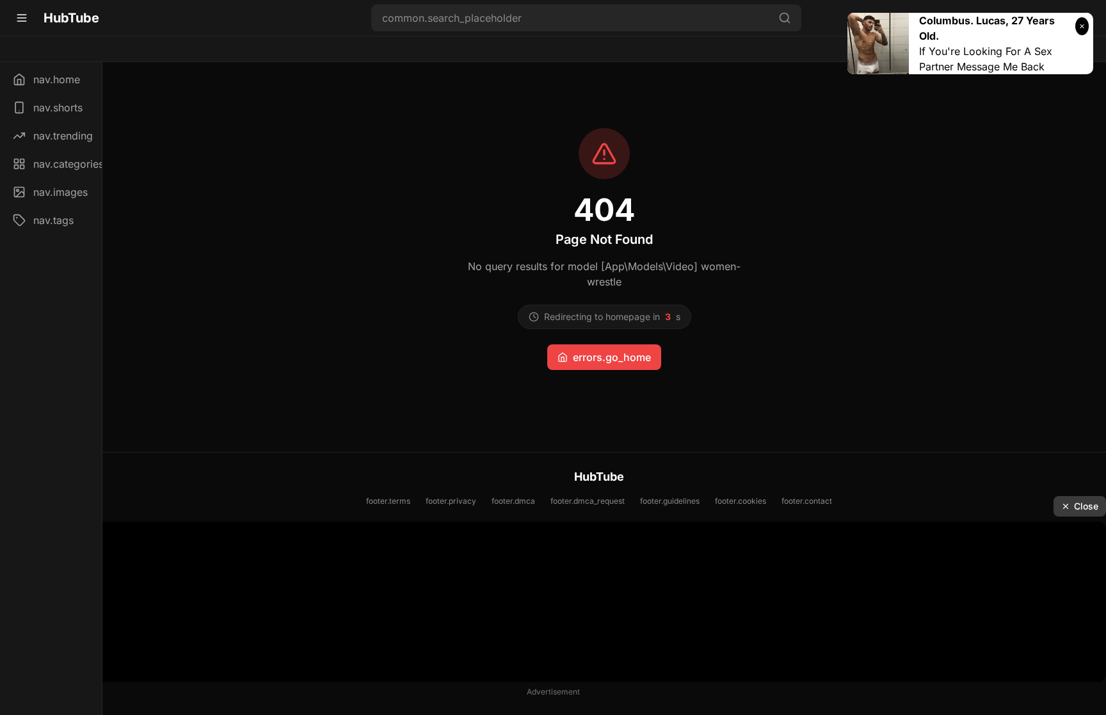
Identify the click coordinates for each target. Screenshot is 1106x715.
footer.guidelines (670, 501)
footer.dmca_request (587, 501)
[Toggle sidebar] (21, 17)
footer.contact (806, 501)
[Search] (784, 17)
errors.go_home (612, 357)
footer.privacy (451, 501)
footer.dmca (513, 501)
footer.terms (388, 501)
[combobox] (586, 17)
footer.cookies (740, 501)
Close (1086, 506)
